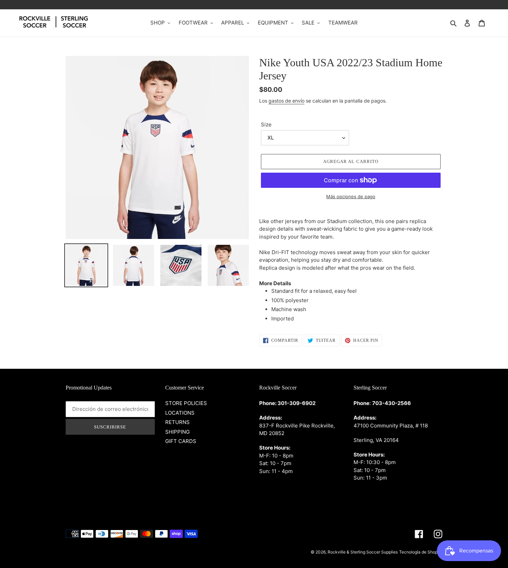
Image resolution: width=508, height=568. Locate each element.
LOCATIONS (180, 413)
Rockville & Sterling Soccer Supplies (363, 552)
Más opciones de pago (350, 196)
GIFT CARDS (180, 441)
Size (266, 124)
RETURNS (177, 422)
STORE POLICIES (186, 403)
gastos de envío (286, 101)
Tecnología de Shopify (420, 552)
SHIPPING (177, 432)
